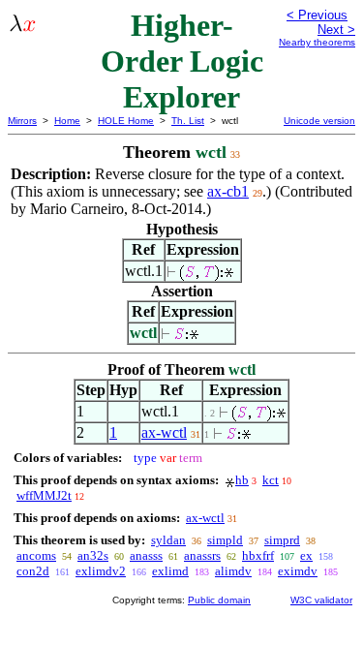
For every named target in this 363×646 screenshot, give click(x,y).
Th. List (187, 120)
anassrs (202, 555)
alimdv (233, 571)
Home (67, 120)
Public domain (219, 600)
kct (270, 480)
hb (242, 480)
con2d (32, 571)
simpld (225, 540)
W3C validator (321, 600)
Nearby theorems (317, 42)
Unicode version (319, 120)
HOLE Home (126, 120)
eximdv (298, 571)
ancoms (36, 555)
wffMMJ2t (44, 495)
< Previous (317, 15)
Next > (336, 29)
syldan (168, 540)
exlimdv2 (101, 571)
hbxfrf (258, 555)
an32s (92, 555)
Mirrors (22, 120)
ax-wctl (164, 432)
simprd (282, 540)
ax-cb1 (228, 191)
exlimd (170, 571)
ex (306, 555)
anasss (146, 555)
